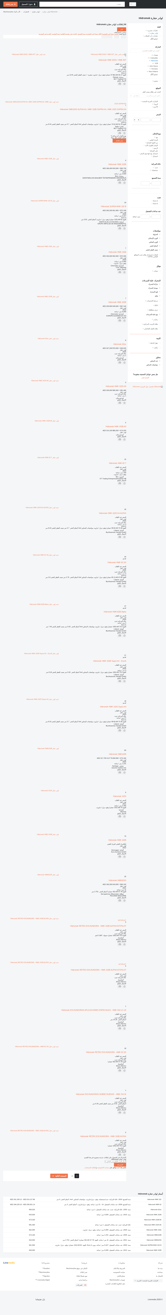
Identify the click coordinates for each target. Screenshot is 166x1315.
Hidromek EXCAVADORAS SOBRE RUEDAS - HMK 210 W (101, 1094)
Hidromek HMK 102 (154, 1199)
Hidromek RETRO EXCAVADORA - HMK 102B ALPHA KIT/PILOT (98, 970)
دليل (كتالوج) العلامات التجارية (115, 1284)
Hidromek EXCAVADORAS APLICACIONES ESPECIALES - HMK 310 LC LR (93, 1010)
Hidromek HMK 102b (117, 252)
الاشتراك (120, 1165)
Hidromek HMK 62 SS (117, 562)
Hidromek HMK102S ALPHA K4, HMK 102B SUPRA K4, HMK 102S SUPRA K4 (93, 109)
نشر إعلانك (119, 141)
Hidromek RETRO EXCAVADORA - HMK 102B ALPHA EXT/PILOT (98, 926)
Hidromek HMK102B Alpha (115, 612)
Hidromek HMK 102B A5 (116, 426)
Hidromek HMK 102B (117, 164)
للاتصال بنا (159, 1276)
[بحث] (122, 4)
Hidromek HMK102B (117, 754)
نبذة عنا (160, 1268)
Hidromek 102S (119, 796)
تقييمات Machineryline (117, 1280)
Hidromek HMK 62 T (117, 463)
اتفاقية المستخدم (90, 1167)
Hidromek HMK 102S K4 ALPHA (112, 513)
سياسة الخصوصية (103, 1167)
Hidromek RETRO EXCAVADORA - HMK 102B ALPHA (103, 1136)
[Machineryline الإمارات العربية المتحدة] (151, 4)
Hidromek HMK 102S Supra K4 (113, 707)
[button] (124, 84)
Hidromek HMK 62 (154, 1204)
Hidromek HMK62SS (117, 880)
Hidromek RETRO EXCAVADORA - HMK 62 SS (106, 1052)
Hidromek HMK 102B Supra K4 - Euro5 (109, 661)
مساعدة (160, 1272)
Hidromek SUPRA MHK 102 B (113, 206)
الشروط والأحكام (119, 1268)
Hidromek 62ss (119, 344)
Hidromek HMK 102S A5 (116, 386)
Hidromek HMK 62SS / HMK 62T (112, 60)
